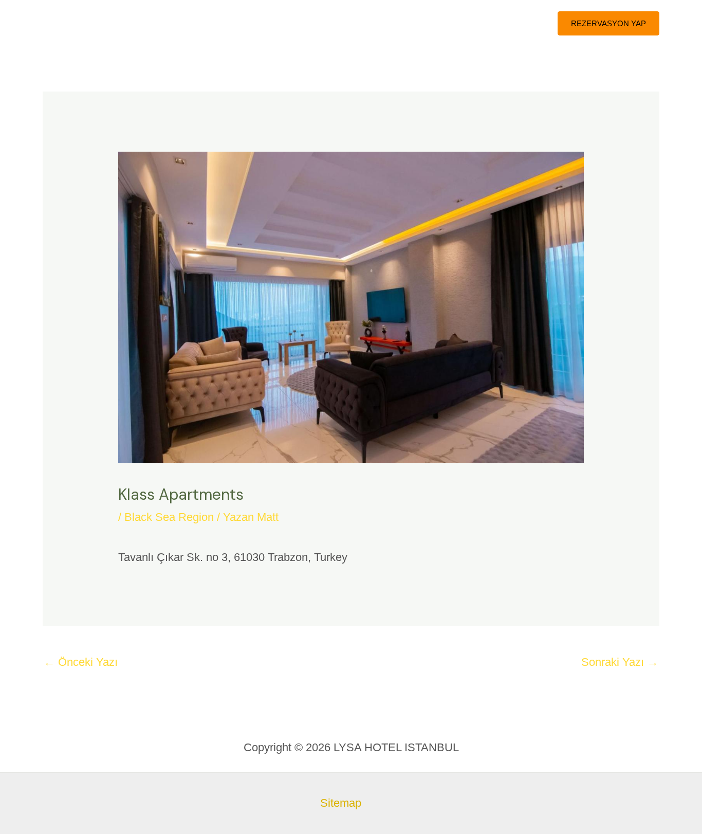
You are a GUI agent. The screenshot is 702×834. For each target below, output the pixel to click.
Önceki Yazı (81, 662)
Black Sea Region (169, 517)
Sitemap (340, 802)
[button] (608, 23)
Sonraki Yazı (619, 662)
